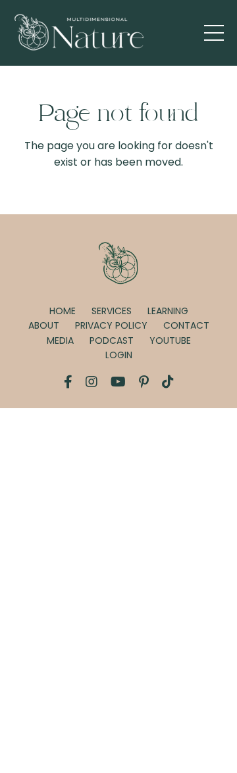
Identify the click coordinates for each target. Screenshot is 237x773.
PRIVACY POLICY (111, 325)
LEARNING (167, 310)
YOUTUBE (170, 340)
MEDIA (60, 340)
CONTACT (186, 325)
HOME (62, 310)
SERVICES (112, 310)
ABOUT (43, 325)
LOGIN (118, 355)
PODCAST (112, 340)
